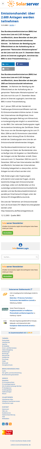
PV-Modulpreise (6, 388)
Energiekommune (7, 365)
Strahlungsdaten (7, 390)
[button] (8, 64)
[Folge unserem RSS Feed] (10, 425)
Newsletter (5, 380)
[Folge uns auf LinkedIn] (3, 425)
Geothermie (5, 357)
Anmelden (7, 233)
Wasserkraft (5, 355)
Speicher (4, 344)
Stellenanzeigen (6, 392)
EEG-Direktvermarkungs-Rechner (12, 386)
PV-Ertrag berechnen (8, 382)
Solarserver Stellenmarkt (19, 289)
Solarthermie (6, 342)
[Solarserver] (23, 4)
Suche (4, 371)
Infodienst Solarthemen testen (11, 401)
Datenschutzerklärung (8, 415)
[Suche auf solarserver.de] (36, 257)
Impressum (5, 409)
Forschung (5, 359)
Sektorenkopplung (7, 350)
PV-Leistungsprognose (8, 384)
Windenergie (6, 352)
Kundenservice (6, 413)
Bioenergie (5, 354)
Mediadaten (5, 418)
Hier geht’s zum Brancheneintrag (11, 373)
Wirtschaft (5, 363)
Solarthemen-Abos (7, 399)
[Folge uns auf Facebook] (7, 425)
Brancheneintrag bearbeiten (10, 375)
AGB (3, 417)
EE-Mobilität (5, 346)
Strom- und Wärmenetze (9, 348)
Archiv (12, 25)
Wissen (4, 394)
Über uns (4, 411)
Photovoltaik (5, 340)
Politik (4, 361)
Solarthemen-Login (7, 403)
